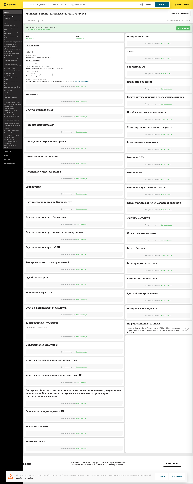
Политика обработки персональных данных (88, 465)
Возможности (74, 463)
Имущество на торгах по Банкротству (12, 54)
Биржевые (31, 328)
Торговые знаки (9, 73)
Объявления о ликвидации (12, 49)
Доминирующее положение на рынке (10, 109)
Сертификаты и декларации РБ (9, 138)
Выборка (43, 21)
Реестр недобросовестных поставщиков (12, 105)
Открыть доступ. (81, 86)
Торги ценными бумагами (12, 71)
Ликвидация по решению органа (12, 83)
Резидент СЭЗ (8, 113)
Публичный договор (117, 463)
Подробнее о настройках (24, 478)
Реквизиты (7, 18)
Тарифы (95, 463)
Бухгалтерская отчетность (12, 21)
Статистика (86, 463)
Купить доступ (183, 28)
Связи (6, 92)
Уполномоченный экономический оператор (12, 120)
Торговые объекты (10, 133)
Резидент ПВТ (8, 75)
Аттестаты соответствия (11, 135)
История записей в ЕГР (11, 46)
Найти (161, 5)
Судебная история (10, 44)
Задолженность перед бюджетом (11, 33)
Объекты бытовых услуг (11, 123)
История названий (33, 60)
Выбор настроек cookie (114, 465)
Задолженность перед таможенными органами (12, 87)
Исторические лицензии (11, 130)
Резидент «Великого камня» (10, 79)
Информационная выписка (10, 146)
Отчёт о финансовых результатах (10, 142)
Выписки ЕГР (8, 90)
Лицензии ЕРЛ (8, 128)
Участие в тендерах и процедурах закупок (10, 61)
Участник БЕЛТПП (9, 68)
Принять (161, 477)
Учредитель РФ (8, 95)
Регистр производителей (12, 102)
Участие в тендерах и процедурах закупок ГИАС (12, 65)
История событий (9, 26)
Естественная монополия (12, 125)
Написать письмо (172, 464)
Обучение (104, 463)
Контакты (7, 23)
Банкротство (8, 51)
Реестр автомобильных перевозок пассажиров (11, 116)
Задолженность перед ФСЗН (11, 37)
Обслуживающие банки (11, 100)
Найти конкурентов (82, 81)
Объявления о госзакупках (12, 58)
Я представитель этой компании (180, 21)
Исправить (31, 21)
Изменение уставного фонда (11, 29)
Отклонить (177, 477)
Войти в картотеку (183, 4)
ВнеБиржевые (42, 328)
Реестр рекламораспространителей (13, 41)
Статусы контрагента (10, 16)
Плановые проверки (10, 97)
